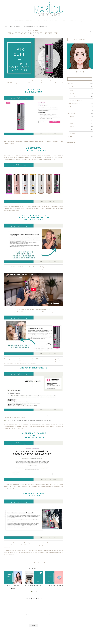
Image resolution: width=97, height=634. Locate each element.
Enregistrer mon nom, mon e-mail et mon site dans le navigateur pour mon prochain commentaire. (32, 621)
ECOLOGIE (30, 21)
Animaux (81, 116)
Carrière (81, 120)
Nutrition (81, 93)
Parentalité (81, 129)
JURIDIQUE (73, 21)
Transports (81, 133)
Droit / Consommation (15, 26)
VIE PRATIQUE (42, 21)
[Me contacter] (80, 72)
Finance (81, 123)
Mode (81, 90)
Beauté (81, 87)
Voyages (53, 21)
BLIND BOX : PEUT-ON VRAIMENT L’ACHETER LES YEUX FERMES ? (13, 587)
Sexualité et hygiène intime (81, 100)
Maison (63, 21)
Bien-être (19, 21)
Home (5, 26)
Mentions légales (71, 142)
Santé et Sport (81, 96)
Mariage (81, 126)
